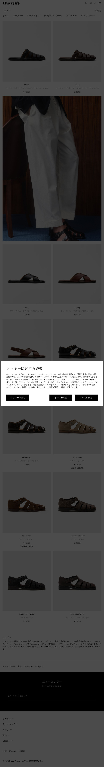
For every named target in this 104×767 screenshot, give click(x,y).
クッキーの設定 (18, 397)
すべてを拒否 (61, 397)
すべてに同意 (86, 397)
